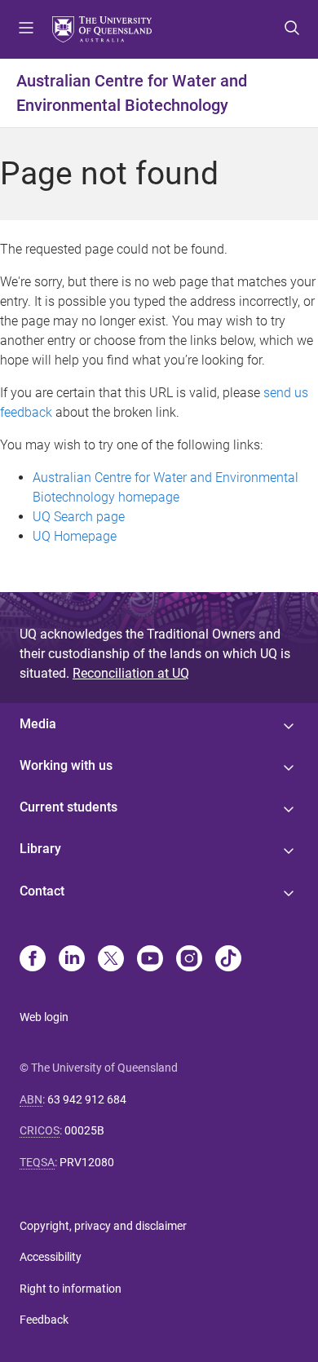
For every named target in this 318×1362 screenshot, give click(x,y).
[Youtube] (150, 960)
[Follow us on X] (111, 960)
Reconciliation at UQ (131, 673)
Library (40, 848)
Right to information (70, 1288)
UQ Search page (79, 516)
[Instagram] (189, 960)
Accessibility (51, 1256)
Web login (44, 1017)
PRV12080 (87, 1162)
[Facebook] (33, 960)
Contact (42, 891)
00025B (84, 1130)
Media (38, 724)
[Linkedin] (72, 960)
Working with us (66, 765)
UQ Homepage (75, 536)
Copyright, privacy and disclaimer (103, 1225)
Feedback (44, 1319)
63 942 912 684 (86, 1099)
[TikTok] (228, 960)
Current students (68, 807)
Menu (26, 29)
